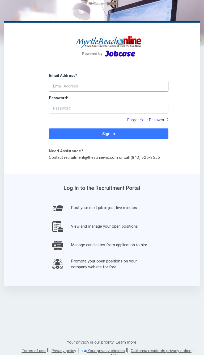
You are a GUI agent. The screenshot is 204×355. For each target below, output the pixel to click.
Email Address (63, 75)
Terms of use (34, 350)
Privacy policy (64, 350)
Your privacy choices (106, 350)
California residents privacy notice (161, 350)
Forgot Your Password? (147, 120)
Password (59, 98)
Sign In (108, 133)
